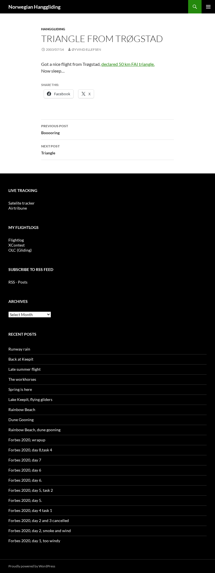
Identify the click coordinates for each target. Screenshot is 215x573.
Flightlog (16, 240)
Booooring (54, 129)
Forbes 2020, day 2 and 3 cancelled (38, 520)
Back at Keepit (20, 359)
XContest (16, 245)
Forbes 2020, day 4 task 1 (30, 510)
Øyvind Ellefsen (86, 49)
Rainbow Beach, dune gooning (34, 429)
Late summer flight (24, 369)
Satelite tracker (21, 203)
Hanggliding (53, 29)
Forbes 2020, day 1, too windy (34, 540)
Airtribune (17, 208)
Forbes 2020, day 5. (25, 500)
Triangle (50, 149)
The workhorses (22, 379)
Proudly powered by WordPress (31, 566)
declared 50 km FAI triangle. (128, 64)
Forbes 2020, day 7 (24, 460)
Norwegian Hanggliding (34, 7)
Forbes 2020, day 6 (24, 470)
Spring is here (20, 389)
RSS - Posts (17, 282)
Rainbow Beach (21, 409)
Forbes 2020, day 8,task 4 (30, 449)
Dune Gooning (21, 419)
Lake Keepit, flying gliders (30, 399)
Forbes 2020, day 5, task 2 (30, 490)
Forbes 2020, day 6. (25, 480)
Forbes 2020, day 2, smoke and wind (39, 530)
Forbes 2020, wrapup (26, 439)
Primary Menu (208, 6)
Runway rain (19, 349)
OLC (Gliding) (20, 250)
